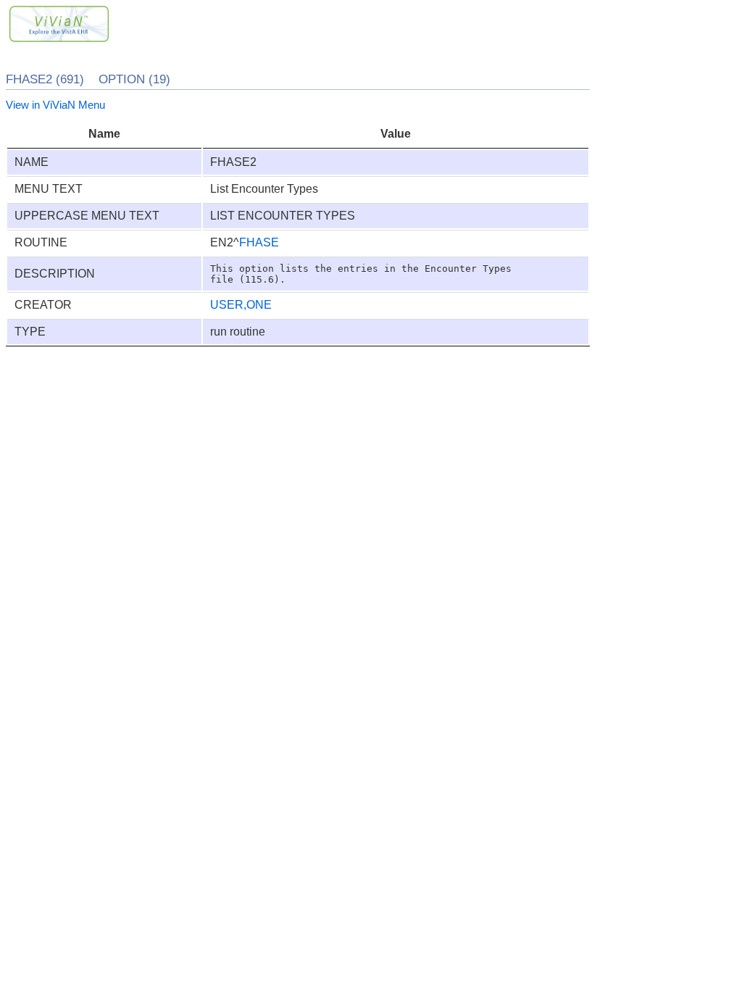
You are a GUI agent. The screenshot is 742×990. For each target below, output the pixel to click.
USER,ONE (241, 305)
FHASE (259, 242)
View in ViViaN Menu (55, 105)
